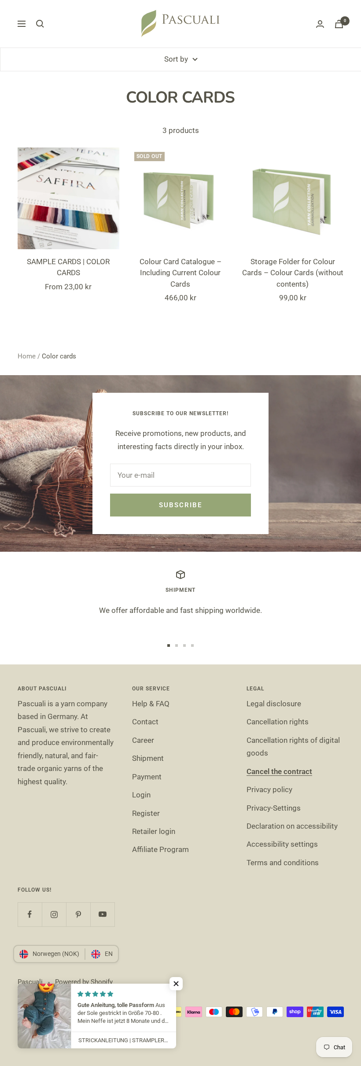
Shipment (148, 758)
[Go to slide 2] (176, 645)
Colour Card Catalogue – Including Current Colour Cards (180, 272)
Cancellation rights (278, 721)
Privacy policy (269, 789)
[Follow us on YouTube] (102, 914)
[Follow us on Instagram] (54, 914)
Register (146, 813)
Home (27, 356)
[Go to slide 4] (192, 645)
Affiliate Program (160, 849)
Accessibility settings (282, 844)
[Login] (320, 24)
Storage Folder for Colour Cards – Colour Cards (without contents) (292, 272)
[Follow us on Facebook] (30, 914)
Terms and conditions (283, 862)
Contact (145, 721)
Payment (147, 776)
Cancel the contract (279, 771)
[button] (176, 983)
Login (141, 794)
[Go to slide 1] (168, 645)
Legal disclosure (274, 703)
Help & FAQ (150, 703)
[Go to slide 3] (184, 645)
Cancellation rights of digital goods (293, 746)
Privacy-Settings (274, 808)
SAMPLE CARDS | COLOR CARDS (68, 267)
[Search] (40, 24)
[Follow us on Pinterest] (78, 914)
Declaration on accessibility (292, 826)
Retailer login (153, 831)
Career (143, 740)
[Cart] (339, 24)
